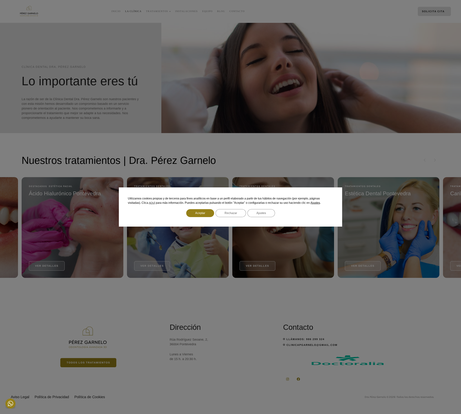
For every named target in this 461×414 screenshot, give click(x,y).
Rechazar (231, 213)
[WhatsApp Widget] (10, 404)
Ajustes (315, 202)
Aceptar (200, 213)
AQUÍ (152, 202)
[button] (451, 398)
